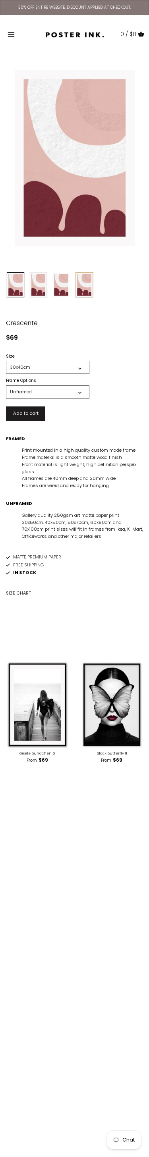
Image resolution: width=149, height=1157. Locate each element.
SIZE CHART (18, 593)
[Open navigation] (11, 35)
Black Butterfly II (112, 753)
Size (10, 356)
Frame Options (21, 380)
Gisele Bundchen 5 (37, 753)
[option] (15, 285)
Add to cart (26, 413)
